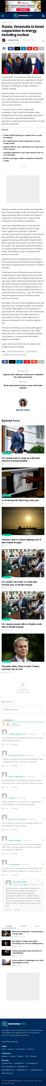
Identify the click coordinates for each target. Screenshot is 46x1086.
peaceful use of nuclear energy (14, 355)
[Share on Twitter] (17, 48)
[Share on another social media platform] (41, 48)
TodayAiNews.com (36, 1070)
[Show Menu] (3, 15)
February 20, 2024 (29, 40)
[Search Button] (43, 15)
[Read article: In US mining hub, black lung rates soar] (23, 483)
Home (4, 22)
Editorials (33, 1056)
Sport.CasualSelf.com (8, 1066)
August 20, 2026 (8, 588)
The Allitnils (24, 885)
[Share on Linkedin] (23, 48)
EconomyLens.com (14, 1081)
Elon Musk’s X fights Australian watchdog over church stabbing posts (27, 942)
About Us (11, 1049)
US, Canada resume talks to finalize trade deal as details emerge (22, 625)
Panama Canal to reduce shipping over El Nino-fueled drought (21, 541)
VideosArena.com (7, 1073)
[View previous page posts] (21, 166)
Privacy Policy (20, 1049)
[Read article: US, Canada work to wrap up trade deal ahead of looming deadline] (23, 440)
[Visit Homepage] (22, 16)
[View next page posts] (25, 166)
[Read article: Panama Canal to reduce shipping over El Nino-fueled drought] (23, 522)
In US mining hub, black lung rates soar (20, 500)
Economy (10, 22)
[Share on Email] (35, 48)
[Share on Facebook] (11, 48)
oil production (31, 351)
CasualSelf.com (19, 1063)
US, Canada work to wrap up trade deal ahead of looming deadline (21, 459)
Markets (20, 1056)
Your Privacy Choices (10, 1042)
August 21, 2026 (8, 464)
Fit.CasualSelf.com (32, 1063)
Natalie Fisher (13, 40)
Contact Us (30, 1049)
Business (4, 1056)
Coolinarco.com (7, 1063)
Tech (26, 1056)
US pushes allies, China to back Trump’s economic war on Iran (20, 667)
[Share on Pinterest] (29, 48)
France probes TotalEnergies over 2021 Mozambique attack (28, 961)
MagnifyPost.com (22, 1070)
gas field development (15, 351)
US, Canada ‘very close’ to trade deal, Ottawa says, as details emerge (19, 583)
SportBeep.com (22, 1066)
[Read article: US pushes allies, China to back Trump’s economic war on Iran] (23, 649)
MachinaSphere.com (8, 1070)
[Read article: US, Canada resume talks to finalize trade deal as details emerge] (23, 606)
